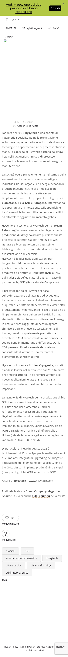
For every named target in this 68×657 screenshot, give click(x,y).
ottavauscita (13, 565)
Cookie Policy (27, 646)
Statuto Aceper (45, 646)
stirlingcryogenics (17, 572)
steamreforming (41, 565)
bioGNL (10, 551)
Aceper (21, 125)
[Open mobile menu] (60, 41)
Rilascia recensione (26, 10)
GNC (27, 551)
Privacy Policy (10, 646)
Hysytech (52, 558)
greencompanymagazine (21, 558)
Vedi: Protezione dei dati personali (23, 6)
